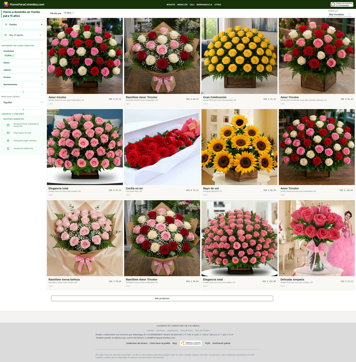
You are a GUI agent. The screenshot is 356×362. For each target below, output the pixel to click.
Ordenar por (333, 11)
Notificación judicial (221, 343)
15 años (8, 55)
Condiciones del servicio (136, 343)
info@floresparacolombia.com (160, 337)
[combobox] (24, 24)
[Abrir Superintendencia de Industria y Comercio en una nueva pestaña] (191, 343)
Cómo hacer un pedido (160, 343)
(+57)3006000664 (154, 334)
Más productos (162, 298)
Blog (174, 343)
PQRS (207, 343)
